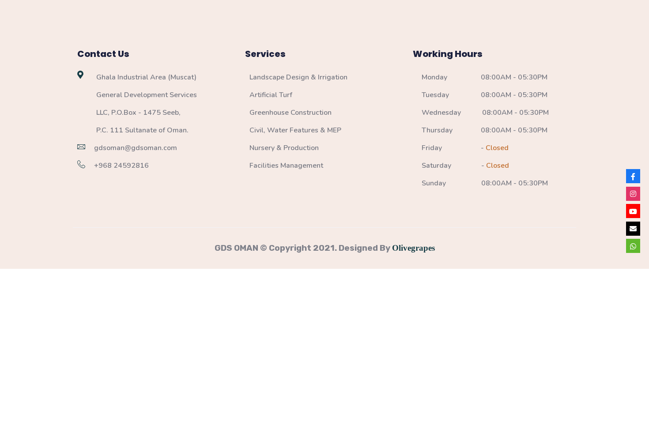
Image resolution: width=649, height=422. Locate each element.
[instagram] (633, 194)
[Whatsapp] (633, 246)
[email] (633, 229)
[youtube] (633, 211)
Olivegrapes (413, 247)
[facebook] (633, 176)
